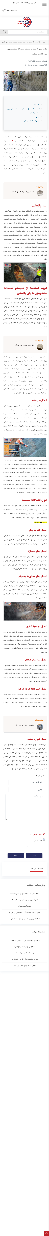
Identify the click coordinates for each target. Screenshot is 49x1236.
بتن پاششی (35, 104)
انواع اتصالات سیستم (32, 121)
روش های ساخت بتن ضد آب (24, 345)
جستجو (4, 32)
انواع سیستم (35, 117)
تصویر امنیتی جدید (35, 834)
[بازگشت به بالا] (46, 1233)
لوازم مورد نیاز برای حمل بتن (24, 725)
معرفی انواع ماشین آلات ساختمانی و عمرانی (24, 912)
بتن (12, 141)
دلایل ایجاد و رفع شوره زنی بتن (25, 965)
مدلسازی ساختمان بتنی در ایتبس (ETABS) (24, 940)
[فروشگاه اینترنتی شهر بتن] (24, 22)
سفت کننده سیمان (24, 906)
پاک (15, 855)
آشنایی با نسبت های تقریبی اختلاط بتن (24, 959)
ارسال (34, 855)
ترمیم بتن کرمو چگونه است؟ (24, 952)
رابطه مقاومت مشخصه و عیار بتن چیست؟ (25, 893)
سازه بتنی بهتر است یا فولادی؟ (24, 946)
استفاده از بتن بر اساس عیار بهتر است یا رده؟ (24, 918)
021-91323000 (11, 10)
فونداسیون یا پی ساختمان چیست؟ (22, 191)
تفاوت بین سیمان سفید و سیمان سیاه (25, 900)
